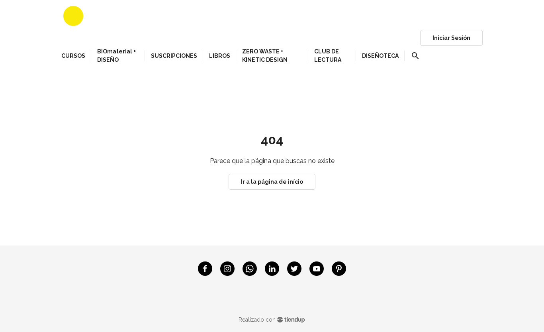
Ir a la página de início (272, 182)
